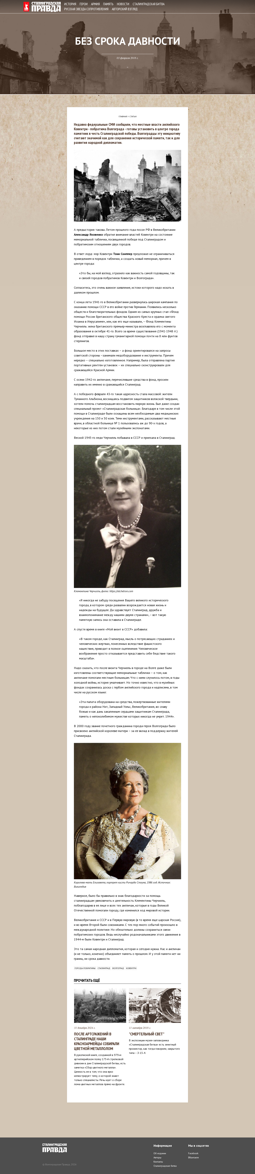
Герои (84, 4)
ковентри (131, 968)
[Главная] (42, 7)
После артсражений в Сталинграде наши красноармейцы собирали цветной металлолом (96, 1041)
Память (108, 4)
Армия (95, 4)
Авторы (157, 1157)
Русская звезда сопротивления (86, 9)
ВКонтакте (193, 1157)
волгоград (118, 968)
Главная (123, 116)
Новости (123, 4)
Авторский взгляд (125, 9)
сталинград (104, 968)
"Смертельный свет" (146, 1034)
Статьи (133, 116)
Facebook (193, 1153)
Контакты (158, 1161)
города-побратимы (85, 968)
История (70, 4)
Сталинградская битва (148, 4)
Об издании (160, 1153)
